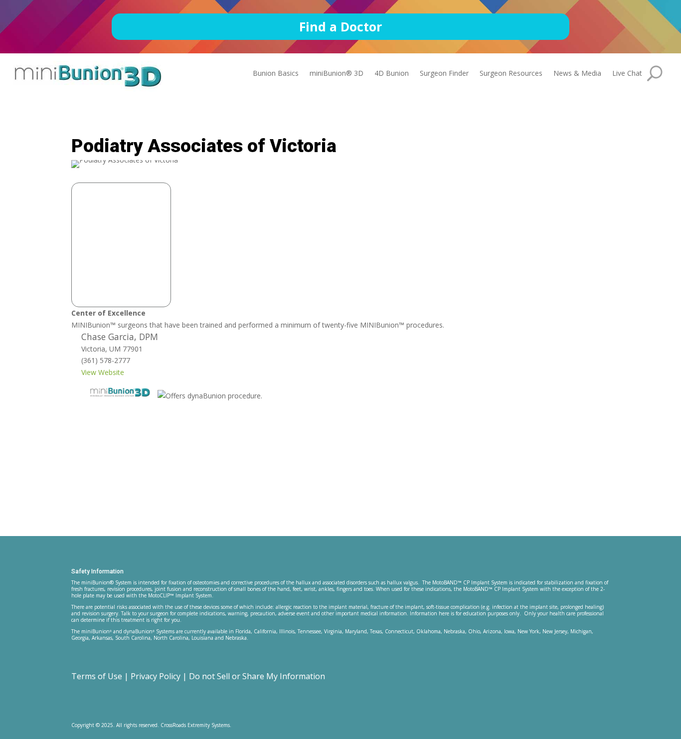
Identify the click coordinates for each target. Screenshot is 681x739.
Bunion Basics (276, 74)
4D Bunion (391, 74)
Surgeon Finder (444, 74)
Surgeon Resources (511, 74)
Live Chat (627, 74)
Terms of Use (96, 676)
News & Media (577, 74)
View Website (102, 372)
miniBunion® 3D (336, 74)
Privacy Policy (155, 676)
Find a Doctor (340, 26)
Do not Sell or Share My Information (257, 676)
